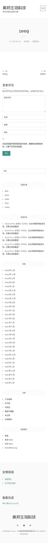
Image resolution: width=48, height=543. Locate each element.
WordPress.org (11, 448)
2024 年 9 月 (10, 302)
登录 (6, 436)
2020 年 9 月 (10, 331)
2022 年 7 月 (10, 310)
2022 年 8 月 (10, 306)
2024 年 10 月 (10, 298)
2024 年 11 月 (10, 294)
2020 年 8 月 (10, 335)
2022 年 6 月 (10, 314)
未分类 (26, 41)
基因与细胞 (9, 411)
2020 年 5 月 (10, 347)
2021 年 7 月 (9, 323)
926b (7, 199)
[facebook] (24, 525)
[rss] (18, 525)
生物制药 (8, 419)
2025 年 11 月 (10, 270)
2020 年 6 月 (10, 343)
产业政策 (8, 399)
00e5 (4, 72)
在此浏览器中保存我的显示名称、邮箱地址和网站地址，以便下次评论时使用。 (22, 145)
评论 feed (9, 444)
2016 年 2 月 (10, 363)
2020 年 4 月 (10, 351)
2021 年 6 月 (10, 327)
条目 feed (9, 440)
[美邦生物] (14, 8)
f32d (7, 203)
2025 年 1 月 (9, 286)
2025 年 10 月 (10, 274)
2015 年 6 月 (10, 375)
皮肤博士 (8, 479)
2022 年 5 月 (10, 318)
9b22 (7, 195)
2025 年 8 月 (10, 282)
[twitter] (30, 525)
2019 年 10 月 (10, 355)
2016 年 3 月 (10, 359)
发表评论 (36, 41)
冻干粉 (7, 403)
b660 (43, 72)
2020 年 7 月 (10, 339)
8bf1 (6, 191)
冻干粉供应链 (10, 483)
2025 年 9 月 (10, 278)
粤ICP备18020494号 (10, 503)
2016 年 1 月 (9, 367)
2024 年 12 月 (10, 290)
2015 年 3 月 (9, 379)
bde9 (7, 207)
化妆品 (7, 407)
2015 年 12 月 (10, 371)
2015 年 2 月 (9, 383)
